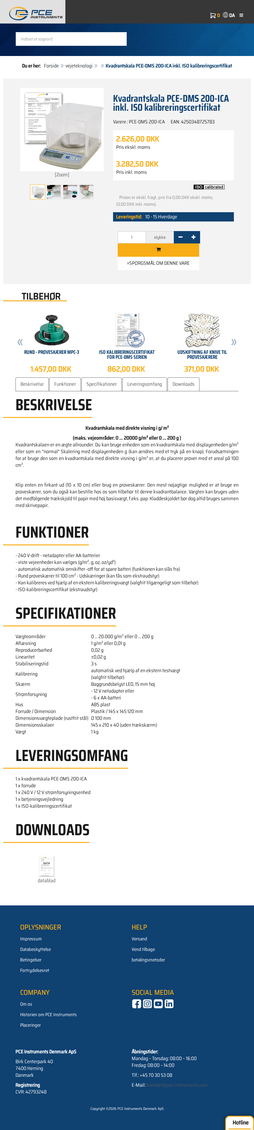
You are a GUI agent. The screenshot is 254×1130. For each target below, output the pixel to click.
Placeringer (30, 1025)
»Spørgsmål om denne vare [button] (158, 263)
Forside (51, 66)
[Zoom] (62, 174)
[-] (180, 237)
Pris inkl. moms (131, 172)
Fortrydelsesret (34, 970)
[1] (158, 250)
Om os (26, 1004)
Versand (139, 939)
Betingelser (31, 960)
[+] (193, 237)
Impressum (31, 939)
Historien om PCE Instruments (48, 1014)
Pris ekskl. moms (133, 147)
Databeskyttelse (35, 949)
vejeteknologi (79, 66)
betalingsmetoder (148, 960)
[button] (20, 343)
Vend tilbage (143, 949)
